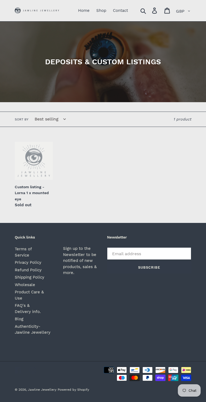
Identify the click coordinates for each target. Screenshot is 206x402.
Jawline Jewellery (42, 390)
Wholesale (25, 284)
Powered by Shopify (73, 390)
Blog (19, 318)
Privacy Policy (28, 262)
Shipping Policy (29, 277)
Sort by (21, 119)
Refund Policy (28, 270)
